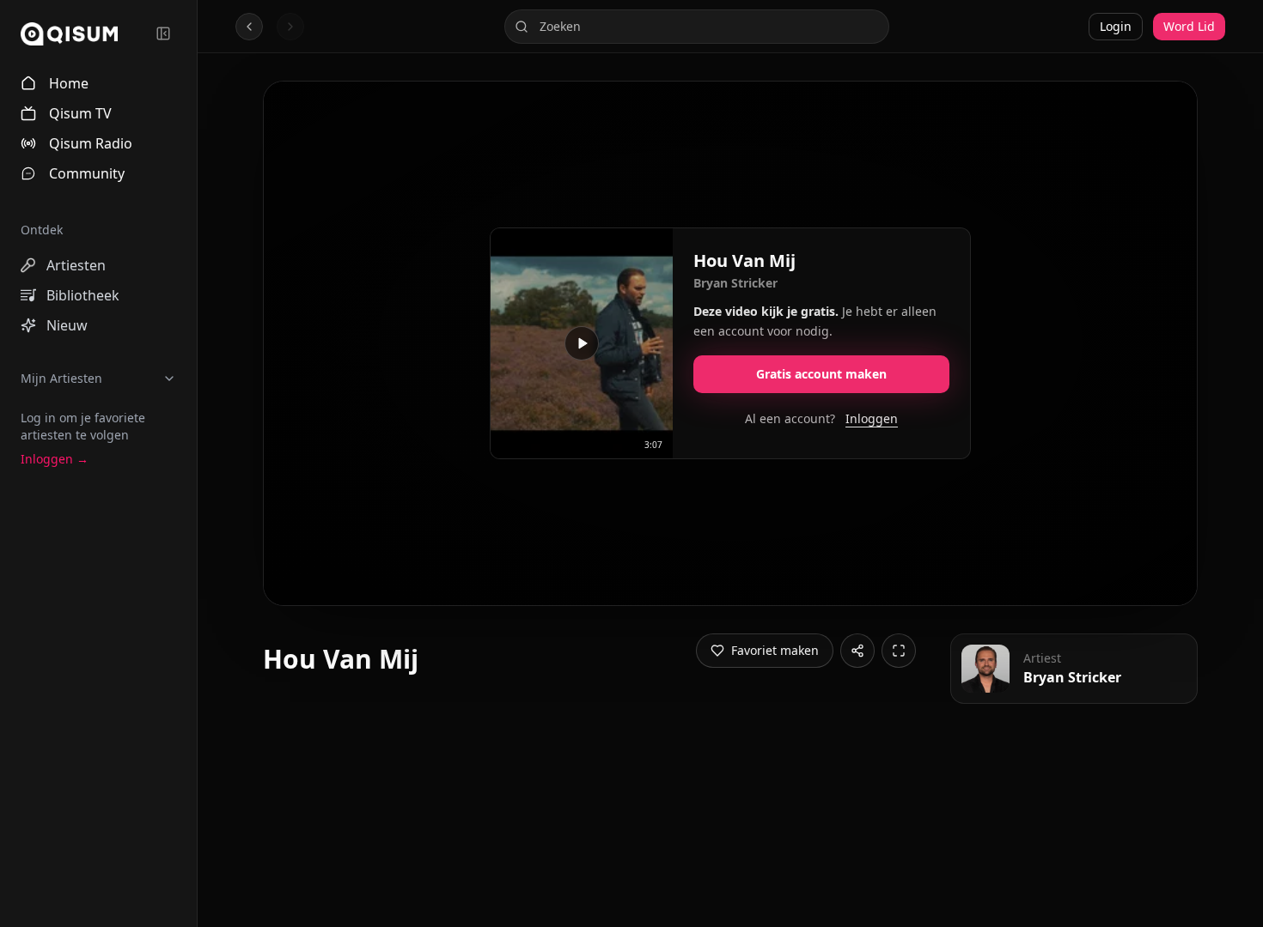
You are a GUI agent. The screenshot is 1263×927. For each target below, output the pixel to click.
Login (1116, 26)
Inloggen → (54, 459)
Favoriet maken (775, 650)
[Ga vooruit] (290, 26)
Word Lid (1189, 26)
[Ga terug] (249, 26)
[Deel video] (857, 650)
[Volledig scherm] (899, 650)
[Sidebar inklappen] (163, 33)
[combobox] (696, 26)
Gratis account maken (821, 374)
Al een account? (821, 418)
